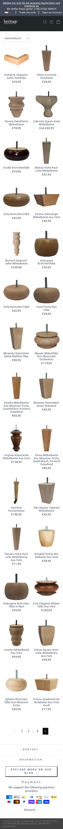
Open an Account (52, 12)
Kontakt (31, 749)
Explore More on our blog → (31, 771)
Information (31, 759)
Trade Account (27, 12)
